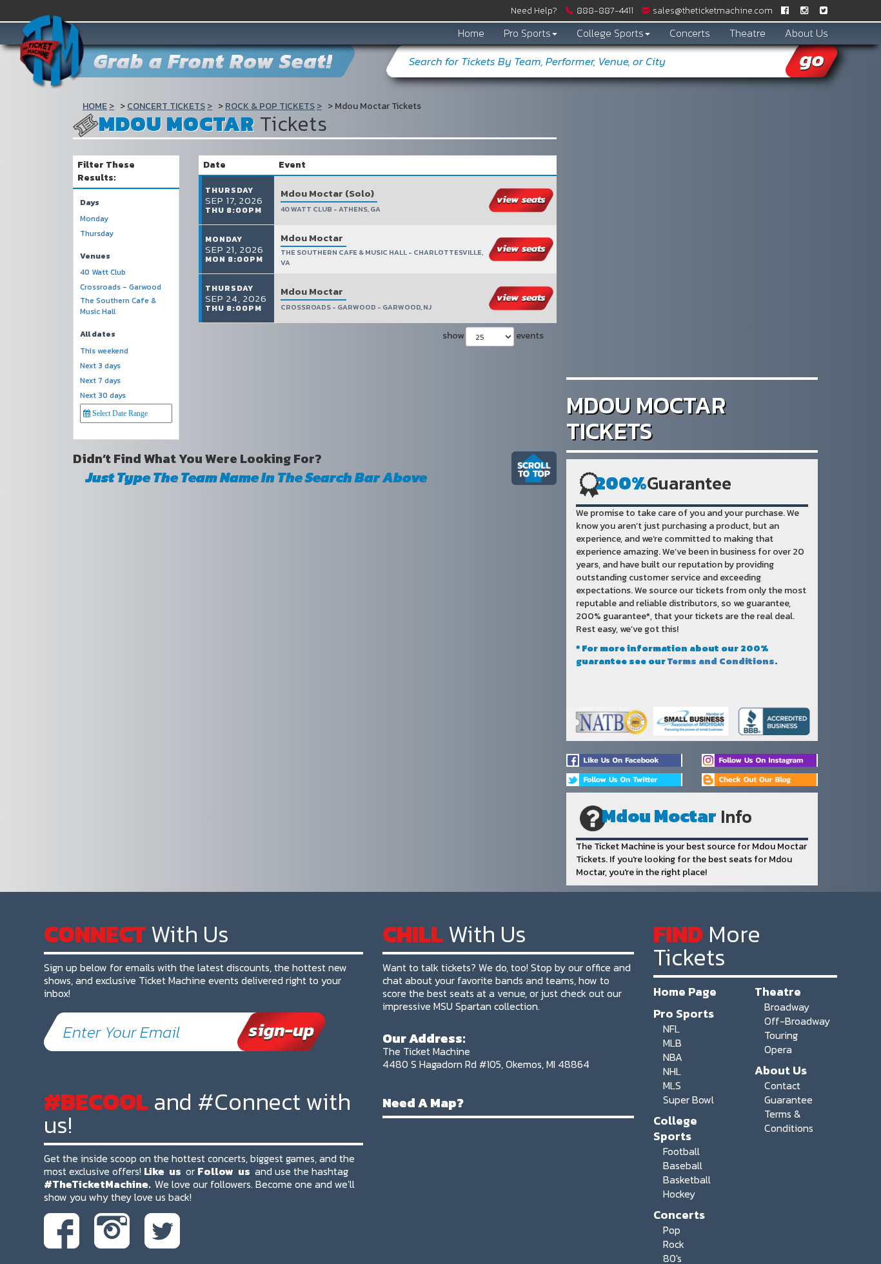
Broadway (786, 1006)
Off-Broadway (797, 1021)
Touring (781, 1035)
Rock (673, 1244)
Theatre (747, 33)
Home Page (685, 991)
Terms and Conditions (721, 661)
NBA (672, 1057)
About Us (806, 33)
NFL (671, 1028)
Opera (778, 1049)
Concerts (689, 33)
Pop (671, 1230)
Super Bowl (688, 1099)
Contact (782, 1085)
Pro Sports (527, 33)
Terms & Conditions (788, 1121)
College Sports (610, 33)
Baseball (682, 1165)
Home (471, 33)
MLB (672, 1043)
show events (493, 335)
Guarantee (788, 1099)
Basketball (687, 1179)
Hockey (679, 1193)
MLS (672, 1085)
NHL (672, 1071)
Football (681, 1151)
